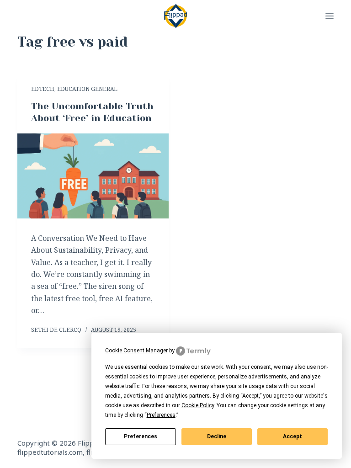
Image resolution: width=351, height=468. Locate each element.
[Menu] (329, 16)
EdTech (42, 89)
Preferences (140, 436)
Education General (87, 89)
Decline (216, 436)
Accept (292, 436)
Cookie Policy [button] (197, 405)
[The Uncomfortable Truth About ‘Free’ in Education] (93, 175)
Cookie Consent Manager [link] (136, 350)
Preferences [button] (161, 415)
